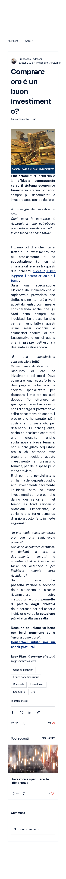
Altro (28, 40)
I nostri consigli (19, 700)
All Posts (13, 40)
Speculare (19, 691)
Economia (18, 684)
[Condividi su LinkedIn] (30, 712)
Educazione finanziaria (26, 677)
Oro (33, 691)
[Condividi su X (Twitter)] (21, 712)
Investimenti (37, 684)
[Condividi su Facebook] (12, 712)
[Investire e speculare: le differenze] (33, 759)
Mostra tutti (48, 737)
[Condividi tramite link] (38, 712)
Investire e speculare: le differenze (30, 780)
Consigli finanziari (23, 669)
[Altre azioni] (53, 61)
